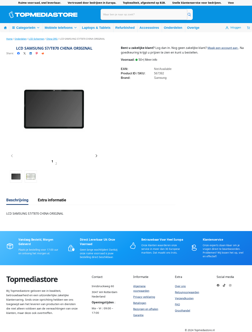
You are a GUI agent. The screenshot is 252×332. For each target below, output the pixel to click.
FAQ (177, 304)
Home (9, 39)
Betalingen (139, 303)
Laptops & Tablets (96, 28)
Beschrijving (17, 200)
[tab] (17, 200)
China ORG (52, 39)
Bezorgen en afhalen (145, 309)
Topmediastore (32, 279)
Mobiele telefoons (59, 28)
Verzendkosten (184, 298)
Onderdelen (173, 28)
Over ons (180, 286)
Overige (193, 28)
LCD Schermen (36, 39)
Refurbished (125, 28)
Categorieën (25, 28)
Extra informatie (52, 200)
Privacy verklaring (144, 297)
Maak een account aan (223, 48)
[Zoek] (189, 14)
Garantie (138, 315)
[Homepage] (5, 27)
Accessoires (149, 28)
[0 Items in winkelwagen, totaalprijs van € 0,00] (248, 27)
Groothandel (182, 311)
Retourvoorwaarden (187, 292)
